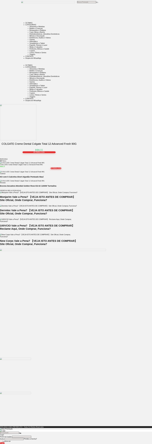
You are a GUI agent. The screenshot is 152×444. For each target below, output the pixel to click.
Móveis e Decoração (37, 36)
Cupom (32, 51)
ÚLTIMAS (28, 23)
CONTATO (29, 56)
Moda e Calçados (35, 47)
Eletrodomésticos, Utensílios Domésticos (44, 34)
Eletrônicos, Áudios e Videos (40, 38)
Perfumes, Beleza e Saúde (39, 49)
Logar (2, 443)
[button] (76, 62)
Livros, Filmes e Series (37, 52)
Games (32, 39)
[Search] (97, 2)
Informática (33, 41)
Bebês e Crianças (36, 28)
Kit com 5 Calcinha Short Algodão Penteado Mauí (22, 177)
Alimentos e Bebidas (37, 26)
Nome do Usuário (6, 437)
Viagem (32, 54)
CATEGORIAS (30, 25)
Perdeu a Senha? (30, 439)
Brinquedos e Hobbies (37, 30)
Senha (2, 439)
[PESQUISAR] (20, 433)
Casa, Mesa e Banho (37, 32)
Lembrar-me (6, 441)
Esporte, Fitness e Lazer (38, 45)
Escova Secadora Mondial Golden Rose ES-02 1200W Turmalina (28, 186)
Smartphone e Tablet (37, 43)
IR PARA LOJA (39, 152)
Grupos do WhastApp (33, 58)
